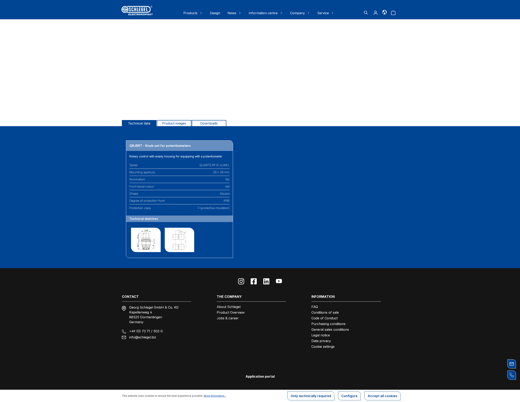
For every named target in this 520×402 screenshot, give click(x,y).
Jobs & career (228, 318)
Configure (349, 396)
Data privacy (321, 341)
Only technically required (311, 396)
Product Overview (231, 312)
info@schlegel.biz (142, 337)
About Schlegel (228, 307)
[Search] (366, 13)
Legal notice (320, 335)
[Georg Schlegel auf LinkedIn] (266, 281)
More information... (215, 395)
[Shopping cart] (393, 13)
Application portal (260, 376)
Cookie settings (323, 347)
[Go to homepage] (137, 10)
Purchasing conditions (328, 324)
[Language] (384, 12)
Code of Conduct (324, 318)
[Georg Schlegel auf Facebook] (253, 281)
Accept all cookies (382, 396)
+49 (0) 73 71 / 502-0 (146, 331)
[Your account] (375, 13)
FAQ (314, 307)
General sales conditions (330, 329)
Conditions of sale (325, 312)
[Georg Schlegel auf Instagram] (241, 281)
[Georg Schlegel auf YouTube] (279, 281)
